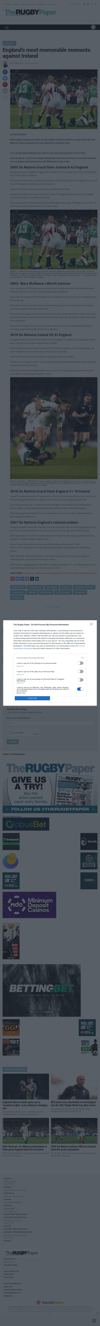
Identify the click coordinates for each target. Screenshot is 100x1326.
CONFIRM (32, 698)
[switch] (80, 663)
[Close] (92, 625)
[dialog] (50, 663)
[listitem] (50, 658)
